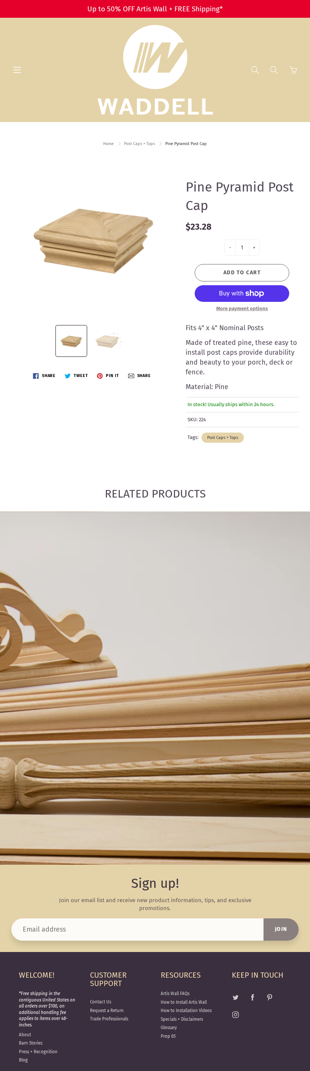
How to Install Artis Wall (184, 1002)
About (25, 1034)
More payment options (242, 308)
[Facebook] (252, 997)
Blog (23, 1060)
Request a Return (107, 1010)
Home (108, 143)
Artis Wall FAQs (175, 993)
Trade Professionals (109, 1019)
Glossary (169, 1027)
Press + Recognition (38, 1051)
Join (281, 929)
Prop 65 (168, 1036)
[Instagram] (235, 1015)
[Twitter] (235, 997)
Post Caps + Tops (139, 143)
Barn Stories (30, 1043)
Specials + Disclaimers (182, 1019)
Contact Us (100, 1002)
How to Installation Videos (186, 1010)
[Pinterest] (269, 997)
